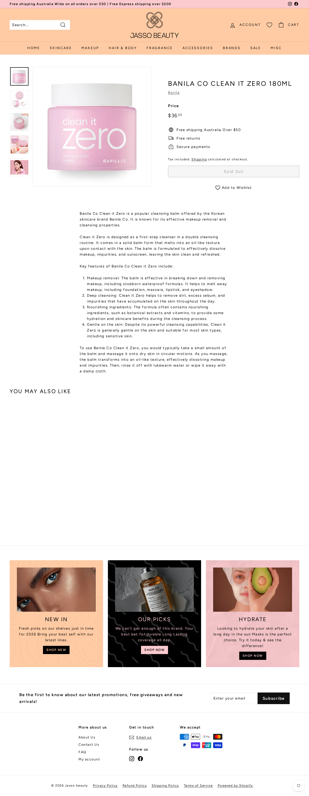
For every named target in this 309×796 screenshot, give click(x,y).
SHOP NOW (154, 650)
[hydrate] (252, 590)
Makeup (90, 48)
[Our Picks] (154, 590)
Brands (232, 48)
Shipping (199, 159)
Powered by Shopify (235, 785)
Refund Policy (135, 785)
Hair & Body (123, 48)
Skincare (61, 48)
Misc (276, 48)
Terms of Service (198, 785)
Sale (255, 48)
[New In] (56, 590)
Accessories (198, 48)
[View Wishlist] (269, 24)
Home (33, 48)
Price (173, 105)
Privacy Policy (105, 785)
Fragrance (160, 48)
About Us (86, 737)
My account (89, 759)
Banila (174, 92)
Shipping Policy (165, 785)
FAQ (82, 752)
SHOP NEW (56, 650)
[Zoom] (92, 126)
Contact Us (88, 745)
